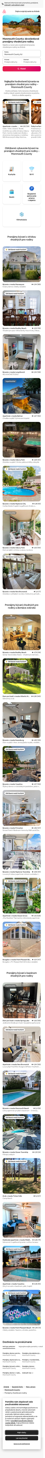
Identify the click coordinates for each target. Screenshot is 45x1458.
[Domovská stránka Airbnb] (4, 11)
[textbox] (12, 62)
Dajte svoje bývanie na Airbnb (27, 11)
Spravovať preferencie (22, 1444)
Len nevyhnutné (21, 1438)
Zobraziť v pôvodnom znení (14, 5)
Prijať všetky (21, 1433)
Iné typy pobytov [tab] (9, 1347)
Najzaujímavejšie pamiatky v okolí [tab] (31, 1347)
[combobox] (21, 54)
